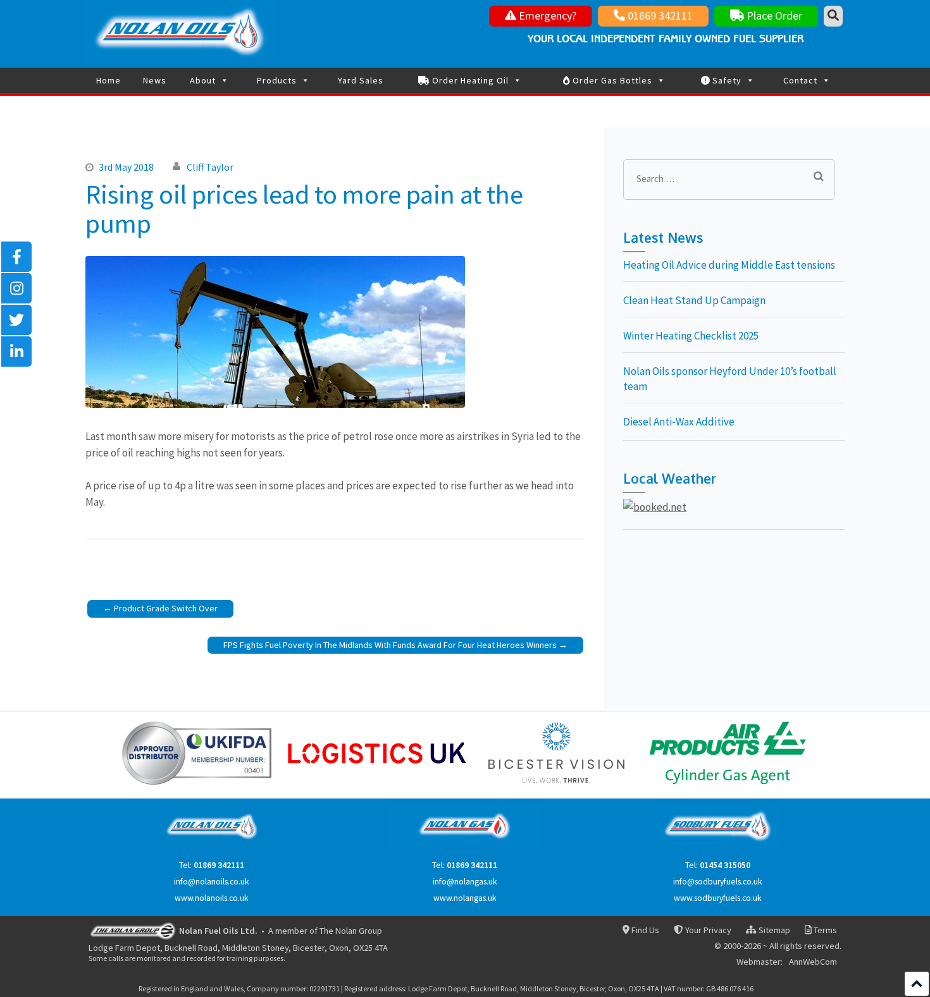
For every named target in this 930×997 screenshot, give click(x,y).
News (154, 80)
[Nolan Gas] (464, 845)
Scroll (917, 984)
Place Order (773, 15)
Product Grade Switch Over (166, 608)
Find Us (644, 930)
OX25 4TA (370, 947)
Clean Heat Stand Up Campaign (694, 300)
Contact (800, 80)
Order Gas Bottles (611, 80)
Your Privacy (707, 930)
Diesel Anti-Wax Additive (679, 422)
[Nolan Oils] (212, 845)
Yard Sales (360, 80)
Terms (824, 930)
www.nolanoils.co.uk (212, 898)
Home (108, 80)
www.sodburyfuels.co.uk (718, 898)
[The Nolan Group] (133, 930)
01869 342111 (659, 15)
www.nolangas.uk (465, 898)
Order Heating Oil (469, 80)
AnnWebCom (813, 962)
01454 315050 (725, 865)
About (203, 80)
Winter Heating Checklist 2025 (691, 336)
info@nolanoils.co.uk (211, 881)
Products (277, 80)
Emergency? (546, 15)
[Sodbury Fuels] (718, 845)
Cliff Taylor (210, 167)
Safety (725, 80)
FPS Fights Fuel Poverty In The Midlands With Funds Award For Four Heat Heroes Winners (390, 645)
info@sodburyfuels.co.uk (717, 881)
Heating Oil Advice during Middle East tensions (729, 265)
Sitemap (773, 930)
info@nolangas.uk (465, 881)
